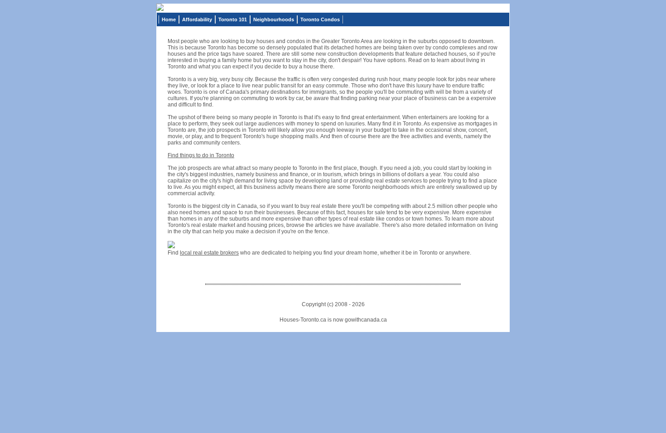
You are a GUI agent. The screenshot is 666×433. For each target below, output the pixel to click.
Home (169, 19)
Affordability (197, 19)
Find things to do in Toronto (201, 155)
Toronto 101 (232, 19)
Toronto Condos (320, 19)
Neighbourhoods (273, 19)
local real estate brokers (209, 253)
